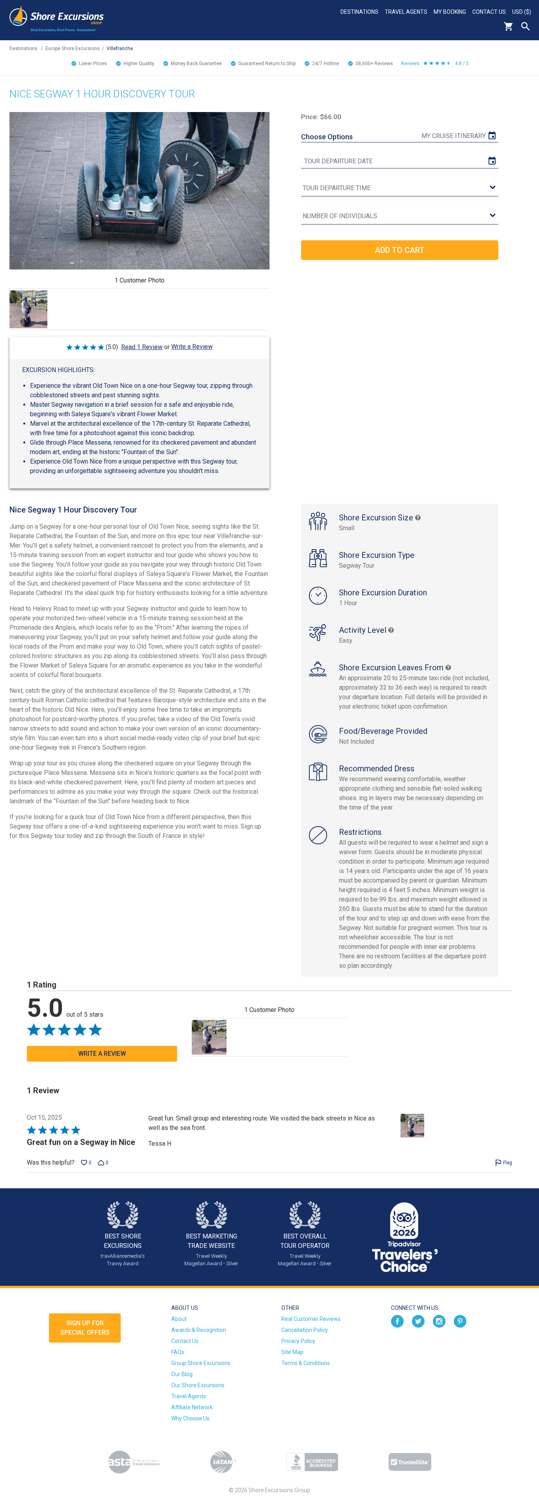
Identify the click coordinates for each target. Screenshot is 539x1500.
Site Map (292, 1352)
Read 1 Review (142, 347)
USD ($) (521, 12)
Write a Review (192, 346)
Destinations (359, 12)
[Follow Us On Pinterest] (460, 1321)
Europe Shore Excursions (72, 48)
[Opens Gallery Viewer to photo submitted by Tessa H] (28, 309)
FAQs (177, 1352)
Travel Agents (406, 12)
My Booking (450, 12)
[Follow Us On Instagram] (439, 1321)
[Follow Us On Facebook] (397, 1321)
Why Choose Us (190, 1418)
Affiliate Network (192, 1407)
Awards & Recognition (198, 1330)
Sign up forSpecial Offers (85, 1327)
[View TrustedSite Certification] (410, 1462)
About (179, 1319)
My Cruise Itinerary (453, 136)
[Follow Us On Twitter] (418, 1321)
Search (525, 26)
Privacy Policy (298, 1341)
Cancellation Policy (304, 1330)
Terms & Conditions (305, 1363)
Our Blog (182, 1374)
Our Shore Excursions (198, 1385)
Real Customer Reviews (311, 1319)
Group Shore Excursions (200, 1363)
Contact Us (489, 12)
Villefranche (120, 48)
